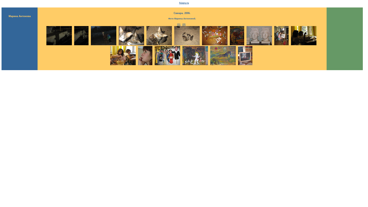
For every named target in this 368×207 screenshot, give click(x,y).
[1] (179, 24)
